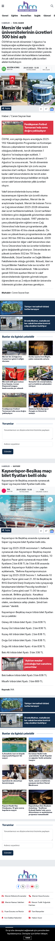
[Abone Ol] (52, 109)
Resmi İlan (26, 16)
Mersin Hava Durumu (40, 896)
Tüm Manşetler (38, 911)
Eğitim (14, 16)
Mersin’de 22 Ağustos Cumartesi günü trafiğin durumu (13, 359)
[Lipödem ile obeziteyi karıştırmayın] (14, 772)
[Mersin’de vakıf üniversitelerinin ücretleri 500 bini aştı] (27, 89)
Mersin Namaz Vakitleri (14, 902)
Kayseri (16, 466)
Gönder (8, 452)
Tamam (27, 938)
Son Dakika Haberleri (13, 918)
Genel (5, 16)
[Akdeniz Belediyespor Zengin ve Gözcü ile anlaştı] (41, 400)
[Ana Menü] (3, 6)
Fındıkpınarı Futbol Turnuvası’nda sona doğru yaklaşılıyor (14, 411)
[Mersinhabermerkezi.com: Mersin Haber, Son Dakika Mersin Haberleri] (27, 6)
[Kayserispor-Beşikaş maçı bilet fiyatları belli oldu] (27, 511)
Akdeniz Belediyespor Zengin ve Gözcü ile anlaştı (39, 411)
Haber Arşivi (37, 918)
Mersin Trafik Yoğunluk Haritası (39, 903)
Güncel (47, 16)
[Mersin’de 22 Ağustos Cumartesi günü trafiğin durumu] (14, 348)
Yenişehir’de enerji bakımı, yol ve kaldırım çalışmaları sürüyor (40, 384)
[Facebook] (18, 886)
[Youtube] (32, 886)
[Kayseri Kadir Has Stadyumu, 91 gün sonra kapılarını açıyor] (14, 797)
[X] (23, 886)
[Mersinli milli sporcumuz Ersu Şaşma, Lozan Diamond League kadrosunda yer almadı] (14, 373)
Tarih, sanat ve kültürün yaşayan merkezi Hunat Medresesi (39, 783)
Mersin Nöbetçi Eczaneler (15, 896)
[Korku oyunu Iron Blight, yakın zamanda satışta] (41, 348)
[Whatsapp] (37, 886)
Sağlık (37, 16)
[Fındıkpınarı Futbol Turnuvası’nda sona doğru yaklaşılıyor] (14, 400)
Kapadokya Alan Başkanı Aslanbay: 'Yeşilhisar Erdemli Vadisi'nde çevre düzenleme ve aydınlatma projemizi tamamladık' (40, 810)
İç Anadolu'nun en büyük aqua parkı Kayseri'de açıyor (13, 756)
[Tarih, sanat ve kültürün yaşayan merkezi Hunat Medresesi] (41, 772)
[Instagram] (27, 886)
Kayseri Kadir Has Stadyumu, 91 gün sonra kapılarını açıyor (13, 808)
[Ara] (52, 6)
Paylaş (7, 108)
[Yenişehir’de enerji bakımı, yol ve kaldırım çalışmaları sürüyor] (41, 373)
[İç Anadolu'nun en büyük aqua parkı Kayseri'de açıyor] (14, 745)
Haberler (6, 23)
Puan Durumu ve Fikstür (14, 911)
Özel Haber (18, 23)
